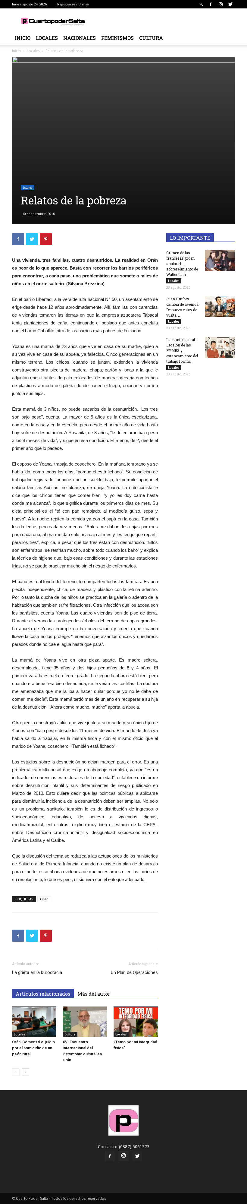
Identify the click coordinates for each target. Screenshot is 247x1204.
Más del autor (93, 994)
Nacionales (79, 38)
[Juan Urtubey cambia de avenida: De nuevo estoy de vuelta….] (220, 306)
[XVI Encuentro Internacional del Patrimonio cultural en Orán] (85, 1021)
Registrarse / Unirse (73, 4)
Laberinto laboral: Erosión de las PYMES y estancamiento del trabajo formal (182, 350)
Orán (44, 899)
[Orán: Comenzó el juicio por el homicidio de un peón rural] (34, 1021)
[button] (201, 4)
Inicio (22, 38)
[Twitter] (230, 4)
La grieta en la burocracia (37, 972)
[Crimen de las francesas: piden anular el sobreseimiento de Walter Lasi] (220, 260)
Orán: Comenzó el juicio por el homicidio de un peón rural (33, 1048)
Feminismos (117, 38)
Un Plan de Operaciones (134, 972)
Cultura (151, 38)
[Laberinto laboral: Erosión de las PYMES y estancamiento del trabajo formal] (220, 347)
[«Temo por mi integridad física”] (136, 1021)
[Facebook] (210, 4)
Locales (47, 38)
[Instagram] (220, 4)
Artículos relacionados (43, 994)
